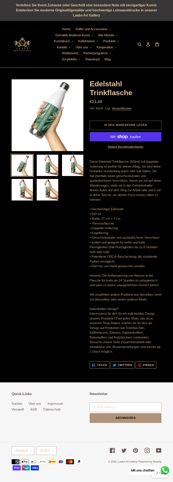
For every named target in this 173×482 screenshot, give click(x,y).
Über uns (34, 403)
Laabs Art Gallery (128, 461)
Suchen (17, 403)
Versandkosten (122, 108)
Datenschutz (52, 409)
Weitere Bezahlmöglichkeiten (125, 146)
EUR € (45, 450)
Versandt (18, 409)
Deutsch (22, 450)
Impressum (55, 403)
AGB (33, 409)
